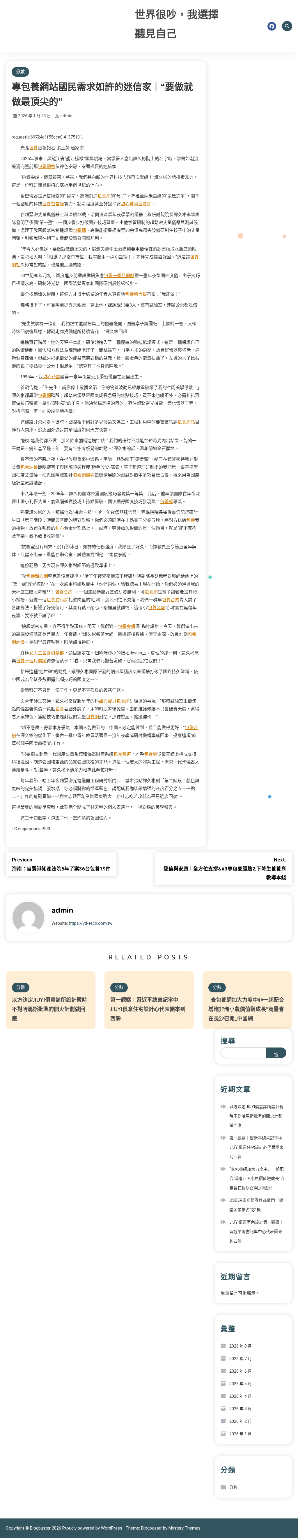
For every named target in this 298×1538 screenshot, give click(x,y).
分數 (20, 71)
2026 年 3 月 (240, 1408)
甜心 (59, 528)
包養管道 (122, 754)
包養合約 (63, 592)
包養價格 (46, 166)
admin (66, 115)
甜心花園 (51, 376)
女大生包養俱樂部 (46, 653)
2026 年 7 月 (240, 1358)
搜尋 (228, 1041)
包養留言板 (53, 203)
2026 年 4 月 (240, 1396)
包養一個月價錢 (119, 275)
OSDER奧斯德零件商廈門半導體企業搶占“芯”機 (256, 1205)
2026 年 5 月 (240, 1383)
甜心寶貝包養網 (136, 203)
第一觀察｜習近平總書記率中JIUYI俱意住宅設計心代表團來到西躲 (147, 1009)
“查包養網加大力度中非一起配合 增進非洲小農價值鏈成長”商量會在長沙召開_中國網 (246, 1009)
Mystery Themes (184, 1528)
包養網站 (186, 422)
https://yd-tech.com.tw (90, 923)
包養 (33, 147)
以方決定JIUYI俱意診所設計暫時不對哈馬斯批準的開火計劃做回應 (49, 1009)
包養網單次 (84, 475)
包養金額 (156, 607)
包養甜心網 (37, 576)
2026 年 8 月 (240, 1346)
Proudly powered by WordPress (92, 1528)
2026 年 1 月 (240, 1434)
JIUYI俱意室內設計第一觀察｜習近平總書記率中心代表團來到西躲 (256, 1231)
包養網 (104, 196)
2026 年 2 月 (240, 1421)
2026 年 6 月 (240, 1371)
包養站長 (29, 467)
